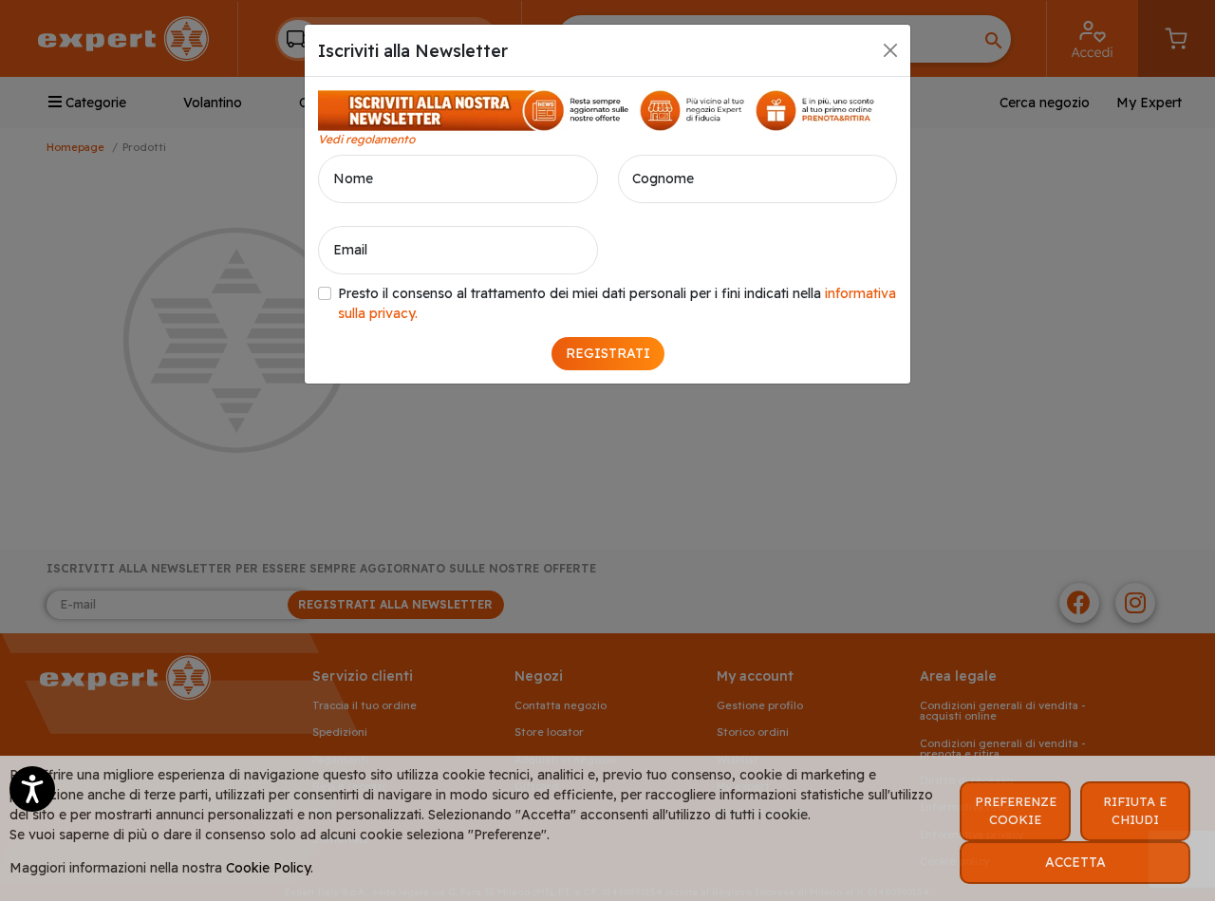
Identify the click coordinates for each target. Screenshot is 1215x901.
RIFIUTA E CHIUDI (1135, 811)
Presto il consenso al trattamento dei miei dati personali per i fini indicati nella (617, 303)
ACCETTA (1075, 862)
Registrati (608, 353)
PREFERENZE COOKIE (1015, 811)
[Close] (890, 50)
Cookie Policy (268, 867)
